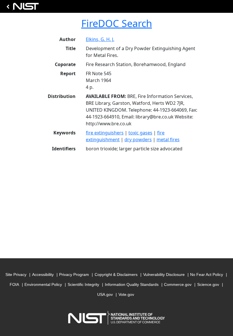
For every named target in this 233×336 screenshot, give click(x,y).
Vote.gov (126, 294)
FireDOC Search (116, 23)
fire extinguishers (105, 133)
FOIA (14, 284)
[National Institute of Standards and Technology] (22, 8)
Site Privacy (15, 274)
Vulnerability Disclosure (164, 274)
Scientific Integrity (83, 284)
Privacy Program (74, 274)
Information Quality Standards (132, 284)
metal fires (168, 139)
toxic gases (140, 133)
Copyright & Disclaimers (116, 274)
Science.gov (208, 284)
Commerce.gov (178, 284)
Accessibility (43, 274)
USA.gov (105, 294)
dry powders (138, 139)
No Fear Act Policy (206, 274)
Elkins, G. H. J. (100, 39)
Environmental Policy (43, 284)
